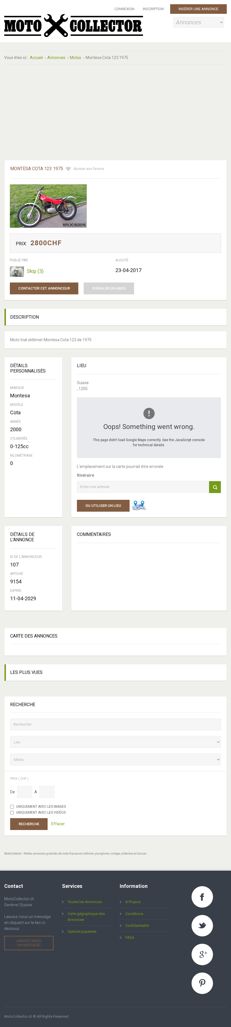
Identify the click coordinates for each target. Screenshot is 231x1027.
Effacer (58, 824)
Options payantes (82, 931)
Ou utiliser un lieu (103, 505)
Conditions (134, 914)
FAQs (129, 937)
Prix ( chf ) (19, 778)
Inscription (153, 9)
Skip (35, 271)
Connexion (124, 9)
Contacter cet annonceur (44, 288)
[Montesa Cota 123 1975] (48, 206)
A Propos (133, 902)
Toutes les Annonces (85, 902)
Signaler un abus (109, 288)
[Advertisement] (86, 112)
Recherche (29, 824)
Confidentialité (137, 925)
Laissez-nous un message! (28, 943)
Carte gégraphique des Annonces (86, 917)
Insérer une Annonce (198, 9)
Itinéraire (85, 475)
